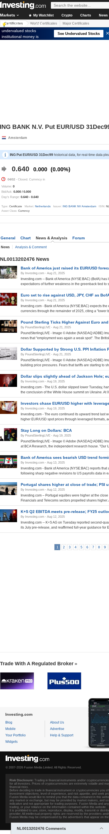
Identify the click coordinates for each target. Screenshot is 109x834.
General (8, 238)
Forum (78, 238)
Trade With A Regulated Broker (37, 663)
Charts (85, 15)
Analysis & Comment (31, 247)
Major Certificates (76, 23)
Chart (25, 238)
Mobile (10, 729)
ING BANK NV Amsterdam (79, 206)
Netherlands (43, 206)
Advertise (57, 729)
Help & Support (61, 735)
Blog (8, 722)
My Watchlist (43, 15)
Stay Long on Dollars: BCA (46, 430)
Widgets (11, 742)
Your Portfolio (15, 735)
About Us (57, 722)
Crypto (66, 15)
